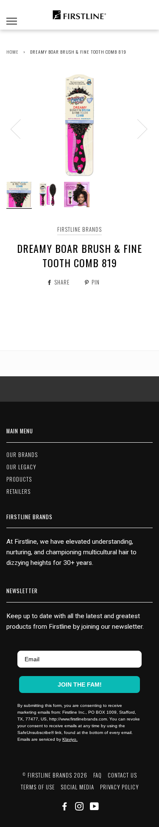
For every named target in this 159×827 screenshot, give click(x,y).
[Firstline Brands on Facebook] (64, 807)
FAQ (97, 775)
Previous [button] (20, 128)
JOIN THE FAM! (80, 684)
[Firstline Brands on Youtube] (94, 807)
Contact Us (122, 775)
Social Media (77, 787)
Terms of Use (38, 787)
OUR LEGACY (21, 467)
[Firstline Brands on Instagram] (79, 807)
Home (12, 51)
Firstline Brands (79, 229)
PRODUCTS (19, 479)
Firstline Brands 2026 (54, 775)
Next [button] (137, 128)
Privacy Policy (119, 787)
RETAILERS (18, 491)
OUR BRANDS (22, 455)
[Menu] (11, 15)
